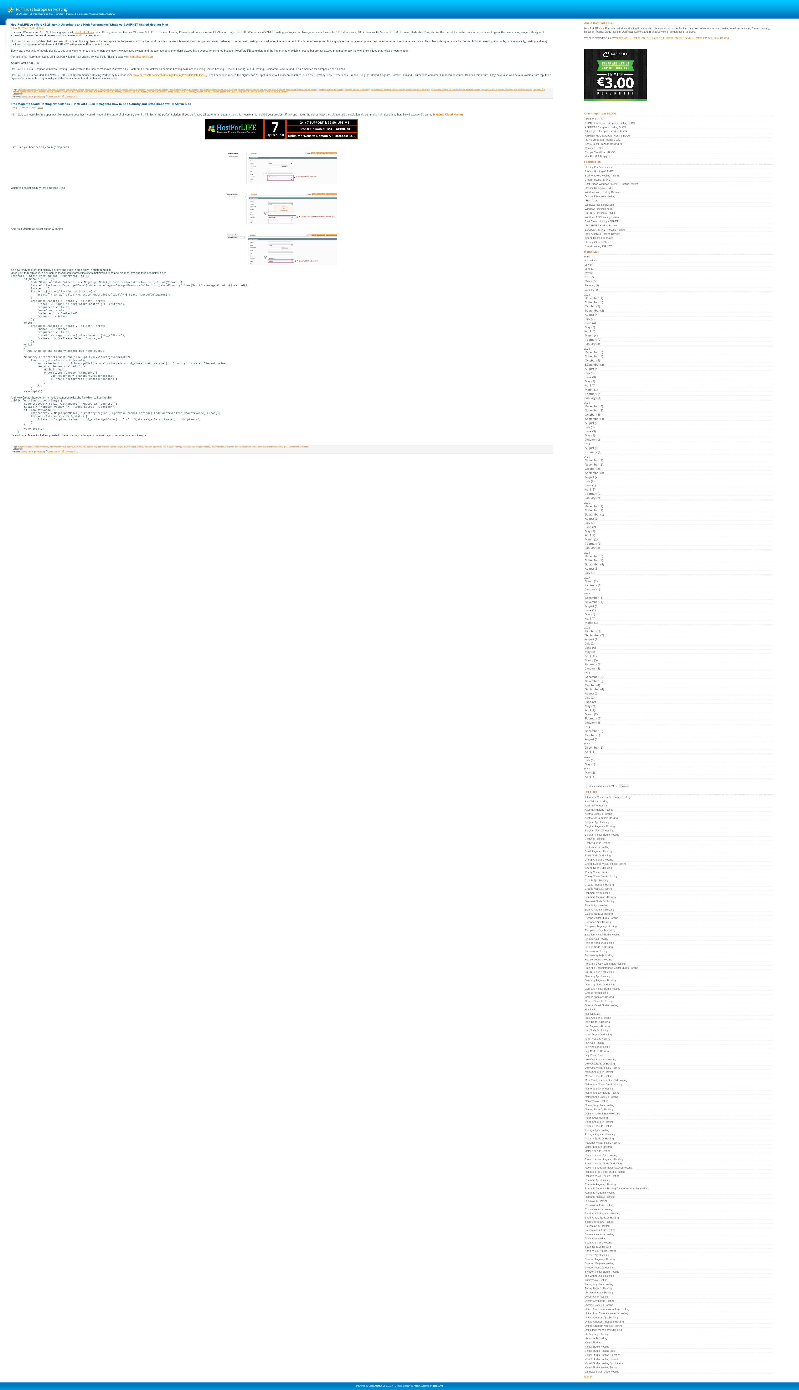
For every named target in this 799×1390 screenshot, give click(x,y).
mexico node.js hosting (598, 1076)
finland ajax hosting (596, 938)
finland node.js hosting (599, 947)
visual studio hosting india (600, 1350)
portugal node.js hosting (599, 1138)
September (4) (594, 418)
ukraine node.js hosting (599, 1305)
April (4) (590, 385)
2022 (593, 448)
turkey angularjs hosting (599, 1284)
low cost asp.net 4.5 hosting (272, 90)
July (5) (590, 373)
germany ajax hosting (597, 976)
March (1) (591, 581)
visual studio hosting (597, 1346)
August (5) (592, 423)
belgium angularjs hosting (600, 826)
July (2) (590, 481)
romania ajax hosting (597, 1180)
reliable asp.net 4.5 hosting (418, 90)
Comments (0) (54, 97)
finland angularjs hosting (599, 943)
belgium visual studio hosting (602, 834)
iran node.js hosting (597, 1030)
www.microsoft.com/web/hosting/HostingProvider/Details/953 (169, 75)
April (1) (590, 710)
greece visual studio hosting (601, 1005)
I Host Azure (591, 200)
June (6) (590, 647)
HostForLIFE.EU (594, 119)
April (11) (591, 656)
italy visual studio (595, 1055)
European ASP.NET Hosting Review (605, 229)
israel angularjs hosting (598, 1034)
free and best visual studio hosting (605, 963)
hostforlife (590, 1009)
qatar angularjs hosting (598, 1146)
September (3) (594, 473)
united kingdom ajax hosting (601, 1317)
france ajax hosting (596, 951)
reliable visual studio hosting (602, 1176)
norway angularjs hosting (599, 1105)
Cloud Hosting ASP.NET (598, 179)
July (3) (590, 522)
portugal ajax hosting (597, 1130)
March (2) (590, 281)
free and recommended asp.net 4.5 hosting (218, 90)
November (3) (594, 356)
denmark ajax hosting (597, 893)
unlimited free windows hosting (518, 90)
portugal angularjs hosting (600, 1134)
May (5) (590, 651)
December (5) (594, 676)
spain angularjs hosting (598, 1242)
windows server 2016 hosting (602, 1371)
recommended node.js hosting (603, 1163)
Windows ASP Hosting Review (602, 217)
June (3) (589, 268)
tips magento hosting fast (223, 447)
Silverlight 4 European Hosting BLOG (606, 131)
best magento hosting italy (85, 447)
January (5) (592, 398)
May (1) (590, 614)
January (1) (592, 439)
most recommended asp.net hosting (301, 90)
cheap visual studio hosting (601, 876)
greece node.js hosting (599, 1001)
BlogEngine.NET (377, 1386)
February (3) (593, 718)
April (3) (590, 331)
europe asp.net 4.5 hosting (133, 90)
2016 (593, 608)
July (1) (590, 572)
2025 (594, 319)
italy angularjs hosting (597, 1047)
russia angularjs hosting (599, 1205)
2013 (593, 733)
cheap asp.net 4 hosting (110, 90)
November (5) (594, 681)
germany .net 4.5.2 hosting (109, 92)
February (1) (593, 452)
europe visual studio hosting (601, 918)
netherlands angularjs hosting (602, 1092)
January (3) (591, 289)
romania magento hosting (600, 1192)
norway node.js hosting (599, 1109)
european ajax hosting (598, 922)
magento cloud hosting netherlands (33, 447)
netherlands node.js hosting (601, 1097)
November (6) (594, 302)
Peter (41, 28)
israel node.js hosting (597, 1038)
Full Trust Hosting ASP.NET (600, 213)
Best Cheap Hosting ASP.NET (601, 221)
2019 (594, 525)
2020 (594, 477)
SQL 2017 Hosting (718, 38)
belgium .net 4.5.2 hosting (254, 92)
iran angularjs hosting (597, 1026)
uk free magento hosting (170, 447)
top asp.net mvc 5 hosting (492, 90)
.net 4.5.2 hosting (53, 92)
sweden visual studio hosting (602, 1271)
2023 (594, 421)
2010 (589, 773)
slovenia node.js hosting (599, 1234)
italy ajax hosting (594, 1042)
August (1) (592, 448)
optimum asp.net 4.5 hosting (331, 90)
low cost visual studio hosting (602, 1067)
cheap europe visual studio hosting (606, 863)
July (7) (590, 318)
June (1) (590, 485)
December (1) (594, 298)
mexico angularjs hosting (599, 1072)
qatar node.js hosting (597, 1151)
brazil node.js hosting (598, 855)
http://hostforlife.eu (141, 56)
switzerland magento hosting (270, 447)
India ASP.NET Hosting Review (602, 233)
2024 (594, 373)
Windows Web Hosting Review (602, 192)
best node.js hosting (597, 847)
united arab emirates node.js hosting (606, 1313)
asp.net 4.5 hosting (56, 90)
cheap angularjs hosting (599, 859)
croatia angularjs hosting (599, 884)
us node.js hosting (596, 1338)
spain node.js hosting (598, 1246)
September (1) (594, 514)
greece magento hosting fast (296, 447)
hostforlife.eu (592, 1013)
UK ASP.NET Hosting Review (601, 225)
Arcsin (417, 1386)
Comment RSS (71, 97)
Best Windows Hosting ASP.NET (603, 175)
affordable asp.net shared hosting (32, 90)
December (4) (594, 406)
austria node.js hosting (598, 813)
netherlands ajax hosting (599, 1088)
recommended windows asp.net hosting (388, 90)
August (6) (592, 639)
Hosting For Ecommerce (598, 167)
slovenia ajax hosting (597, 1226)
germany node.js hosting (600, 984)
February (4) (593, 393)
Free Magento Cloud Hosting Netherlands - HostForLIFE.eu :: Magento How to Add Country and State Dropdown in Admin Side (101, 104)
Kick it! (30, 97)
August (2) (592, 477)
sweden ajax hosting (597, 1255)
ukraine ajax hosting (597, 1296)
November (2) (594, 410)
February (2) (592, 285)
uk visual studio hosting (599, 1292)
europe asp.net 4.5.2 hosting (32, 92)
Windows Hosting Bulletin (599, 204)
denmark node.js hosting (600, 901)
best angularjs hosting (597, 843)
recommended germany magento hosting (141, 447)
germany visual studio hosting (602, 988)
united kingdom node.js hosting (604, 1325)
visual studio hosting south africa (604, 1363)
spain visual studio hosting (601, 1251)
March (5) (591, 660)
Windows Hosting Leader (599, 208)
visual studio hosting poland (601, 1359)
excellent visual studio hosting (602, 934)
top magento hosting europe (110, 447)
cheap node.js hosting (598, 868)
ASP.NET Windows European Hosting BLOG (610, 123)
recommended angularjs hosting (604, 1159)
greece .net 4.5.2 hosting (231, 92)
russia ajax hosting (596, 1201)
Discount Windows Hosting (600, 196)
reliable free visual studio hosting (605, 1171)
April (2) (589, 277)
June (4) (590, 323)
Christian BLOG (594, 148)
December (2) (594, 556)
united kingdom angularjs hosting (604, 1321)
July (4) (589, 264)
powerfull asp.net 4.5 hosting (357, 90)
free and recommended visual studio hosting (611, 967)
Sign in (588, 1377)
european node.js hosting (600, 930)
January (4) (592, 668)
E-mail (23, 97)
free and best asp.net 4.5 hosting (184, 90)
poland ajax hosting (596, 1117)
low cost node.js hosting (600, 1063)
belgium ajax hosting (597, 822)
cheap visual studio (596, 872)
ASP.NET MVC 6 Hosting (688, 38)
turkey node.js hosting (598, 1288)
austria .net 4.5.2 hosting (277, 92)
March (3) (591, 389)
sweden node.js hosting (599, 1267)
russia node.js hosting (598, 1209)
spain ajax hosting (595, 1238)
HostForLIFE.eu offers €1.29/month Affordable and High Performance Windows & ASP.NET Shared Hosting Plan (89, 24)
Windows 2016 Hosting (627, 38)
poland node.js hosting (598, 1126)
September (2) (594, 310)
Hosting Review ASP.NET (599, 188)
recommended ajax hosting (601, 1155)
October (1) (592, 631)
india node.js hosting (597, 1022)
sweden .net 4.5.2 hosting (207, 92)
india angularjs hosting (598, 1017)
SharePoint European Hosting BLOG (605, 144)
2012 (593, 748)
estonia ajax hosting (596, 905)
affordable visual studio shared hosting (607, 797)
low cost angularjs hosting (600, 1059)
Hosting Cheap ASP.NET (599, 242)
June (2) (590, 527)
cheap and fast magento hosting (196, 447)
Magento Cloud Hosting (448, 114)
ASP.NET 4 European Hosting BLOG (605, 127)
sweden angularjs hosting (600, 1259)
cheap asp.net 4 (92, 90)
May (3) (589, 273)
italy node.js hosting (597, 1051)
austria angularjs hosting (599, 809)
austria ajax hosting (596, 805)
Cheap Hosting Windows (599, 238)
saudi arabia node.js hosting (602, 1217)
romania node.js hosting (600, 1196)
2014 (594, 698)
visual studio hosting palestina (602, 1355)
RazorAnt (438, 1386)
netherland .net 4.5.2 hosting (135, 92)
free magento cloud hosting (61, 447)
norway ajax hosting (596, 1101)
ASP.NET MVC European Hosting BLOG (607, 135)
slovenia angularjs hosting (600, 1230)
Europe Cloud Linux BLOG (600, 152)
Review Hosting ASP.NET (599, 171)
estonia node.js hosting (599, 913)
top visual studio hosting (599, 1275)
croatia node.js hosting (599, 888)
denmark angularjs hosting (600, 897)
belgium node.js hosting (599, 830)
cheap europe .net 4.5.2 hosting (181, 92)
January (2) (592, 497)
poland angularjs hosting (599, 1121)
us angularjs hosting (597, 1334)
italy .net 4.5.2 (90, 92)
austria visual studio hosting (601, 818)
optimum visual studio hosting (602, 1113)
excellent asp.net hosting (157, 90)
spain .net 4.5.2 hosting (73, 92)
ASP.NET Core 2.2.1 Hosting (657, 38)
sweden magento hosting (246, 447)
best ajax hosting (595, 838)
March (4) (591, 335)
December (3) (594, 352)
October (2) (592, 468)
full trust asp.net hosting (248, 90)
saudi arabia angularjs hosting (602, 1213)
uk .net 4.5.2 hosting (157, 92)
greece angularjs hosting (599, 997)
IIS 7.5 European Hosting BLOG (603, 139)
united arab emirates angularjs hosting (607, 1309)
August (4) (591, 260)
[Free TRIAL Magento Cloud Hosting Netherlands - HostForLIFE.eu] (281, 138)
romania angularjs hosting (600, 1184)
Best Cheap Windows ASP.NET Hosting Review (611, 184)
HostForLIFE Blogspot (597, 156)
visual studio (592, 1342)
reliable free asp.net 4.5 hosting (444, 90)
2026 (591, 273)
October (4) (592, 414)
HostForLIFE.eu (84, 32)
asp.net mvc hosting (75, 90)
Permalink (39, 97)
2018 (594, 562)
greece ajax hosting (596, 992)
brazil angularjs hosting (598, 851)
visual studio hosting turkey (601, 1367)
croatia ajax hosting (596, 880)
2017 (593, 583)
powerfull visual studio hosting (602, 1142)
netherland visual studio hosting (604, 1084)
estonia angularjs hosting (599, 909)
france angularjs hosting (599, 955)
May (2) (590, 327)
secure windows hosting (469, 90)
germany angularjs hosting (600, 980)
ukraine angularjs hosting (599, 1300)
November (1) (594, 464)
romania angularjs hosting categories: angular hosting (616, 1188)
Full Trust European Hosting (41, 9)
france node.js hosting (598, 959)
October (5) (592, 306)
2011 (589, 760)
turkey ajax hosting (596, 1280)
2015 (594, 648)
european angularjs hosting (601, 926)
